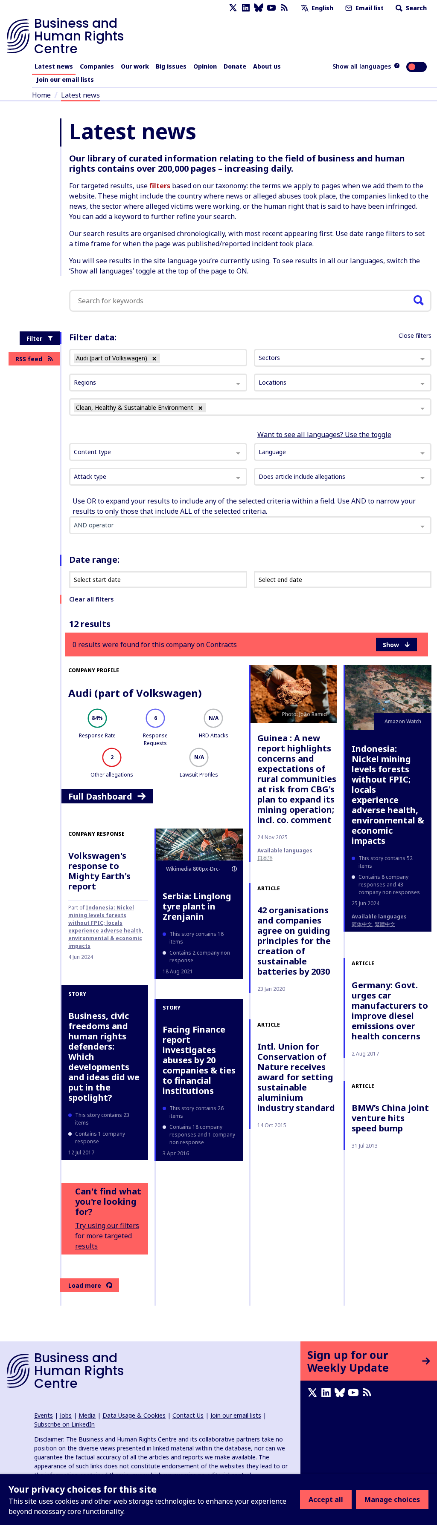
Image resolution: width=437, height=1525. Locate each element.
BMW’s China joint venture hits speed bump (390, 1118)
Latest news (54, 66)
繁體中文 (385, 924)
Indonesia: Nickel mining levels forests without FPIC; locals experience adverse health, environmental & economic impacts (388, 794)
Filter (34, 338)
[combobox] (158, 452)
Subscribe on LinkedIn (64, 1424)
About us (267, 66)
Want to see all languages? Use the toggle (324, 434)
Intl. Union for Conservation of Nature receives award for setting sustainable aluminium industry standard (296, 1077)
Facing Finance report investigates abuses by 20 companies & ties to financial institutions (199, 1060)
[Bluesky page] (258, 7)
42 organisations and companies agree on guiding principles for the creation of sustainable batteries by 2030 (294, 940)
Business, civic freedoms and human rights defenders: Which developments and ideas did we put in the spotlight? (104, 1056)
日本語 (265, 858)
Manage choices (392, 1499)
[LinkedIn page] (246, 7)
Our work (135, 66)
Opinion (205, 66)
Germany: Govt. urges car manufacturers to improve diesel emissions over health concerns (390, 1010)
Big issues (171, 66)
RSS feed (28, 359)
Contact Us (188, 1415)
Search (415, 8)
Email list (369, 8)
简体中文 (362, 924)
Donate (235, 66)
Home (41, 95)
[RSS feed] (284, 7)
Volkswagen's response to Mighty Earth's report (99, 871)
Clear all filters (91, 599)
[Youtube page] (271, 7)
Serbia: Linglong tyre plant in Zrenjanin (197, 906)
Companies (97, 66)
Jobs (66, 1415)
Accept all (326, 1499)
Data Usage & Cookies (134, 1415)
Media (87, 1415)
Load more (84, 1285)
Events (43, 1415)
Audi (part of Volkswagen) (135, 693)
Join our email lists (65, 79)
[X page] (233, 7)
